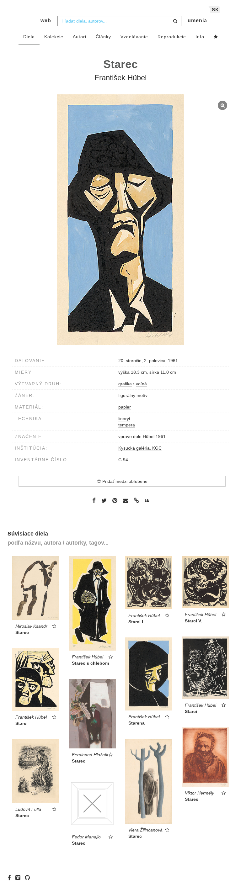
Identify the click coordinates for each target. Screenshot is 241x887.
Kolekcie (53, 36)
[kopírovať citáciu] (146, 500)
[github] (29, 877)
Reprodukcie (172, 36)
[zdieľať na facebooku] (94, 500)
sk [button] (215, 9)
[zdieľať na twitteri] (104, 500)
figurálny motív (132, 395)
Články (103, 36)
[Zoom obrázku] (120, 219)
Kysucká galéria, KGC (140, 448)
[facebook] (11, 877)
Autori (79, 36)
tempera (126, 424)
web (45, 20)
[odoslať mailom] (125, 501)
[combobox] (119, 21)
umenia (197, 20)
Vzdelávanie (134, 36)
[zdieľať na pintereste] (115, 500)
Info (199, 36)
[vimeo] (19, 877)
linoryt (124, 418)
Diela (29, 36)
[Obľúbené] (216, 37)
